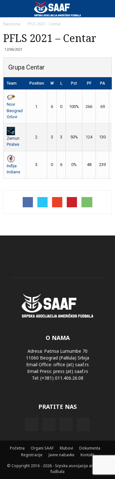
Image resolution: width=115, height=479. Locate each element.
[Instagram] (48, 424)
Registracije (31, 455)
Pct (74, 83)
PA (102, 83)
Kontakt (87, 455)
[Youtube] (83, 424)
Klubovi (66, 448)
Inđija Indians (13, 168)
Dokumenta (89, 448)
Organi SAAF (42, 448)
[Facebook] (31, 424)
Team (12, 83)
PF (89, 83)
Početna (17, 448)
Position (36, 83)
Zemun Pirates (13, 141)
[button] (106, 8)
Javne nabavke (61, 455)
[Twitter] (66, 424)
